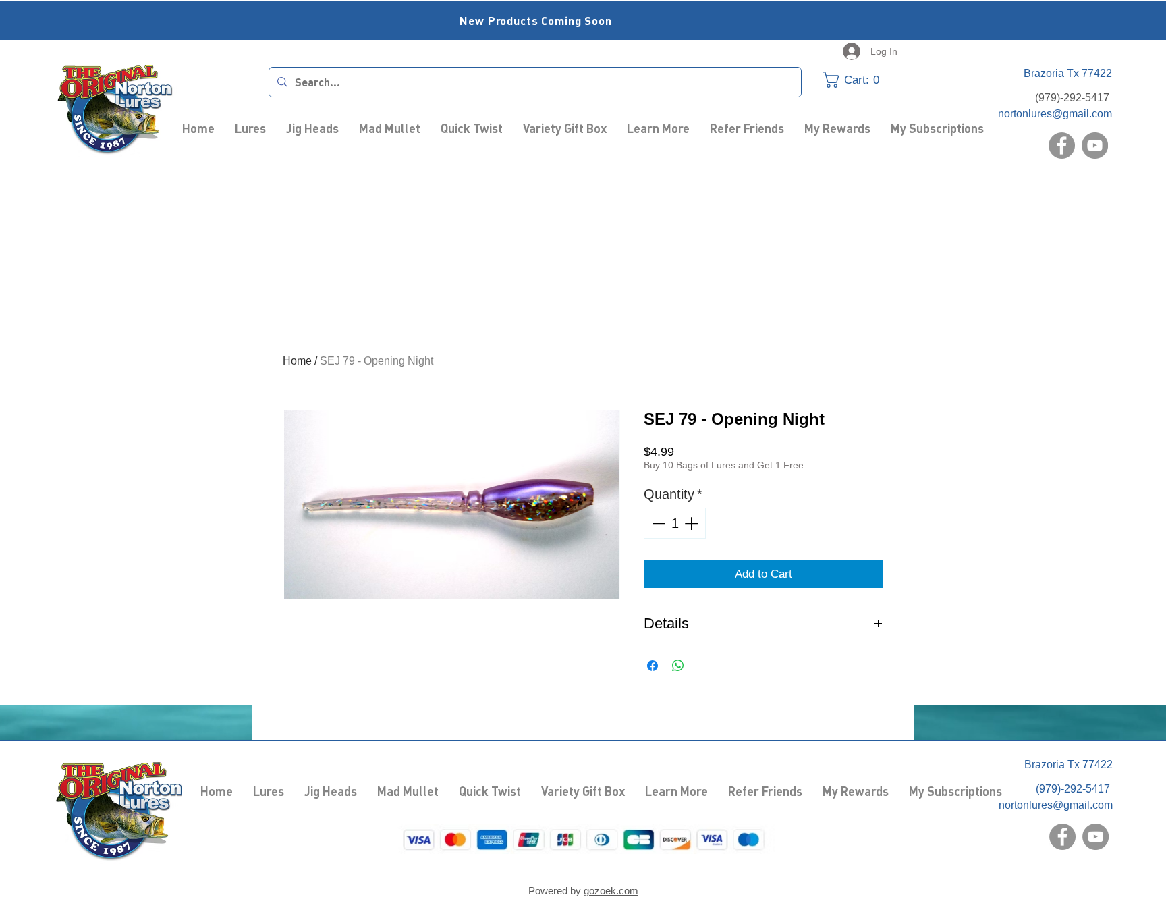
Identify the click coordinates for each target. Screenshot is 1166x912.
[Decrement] (657, 523)
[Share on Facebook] (652, 666)
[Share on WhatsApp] (678, 666)
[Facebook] (1062, 145)
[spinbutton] (675, 523)
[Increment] (692, 523)
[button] (860, 80)
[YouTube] (1095, 145)
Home (297, 361)
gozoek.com (611, 890)
